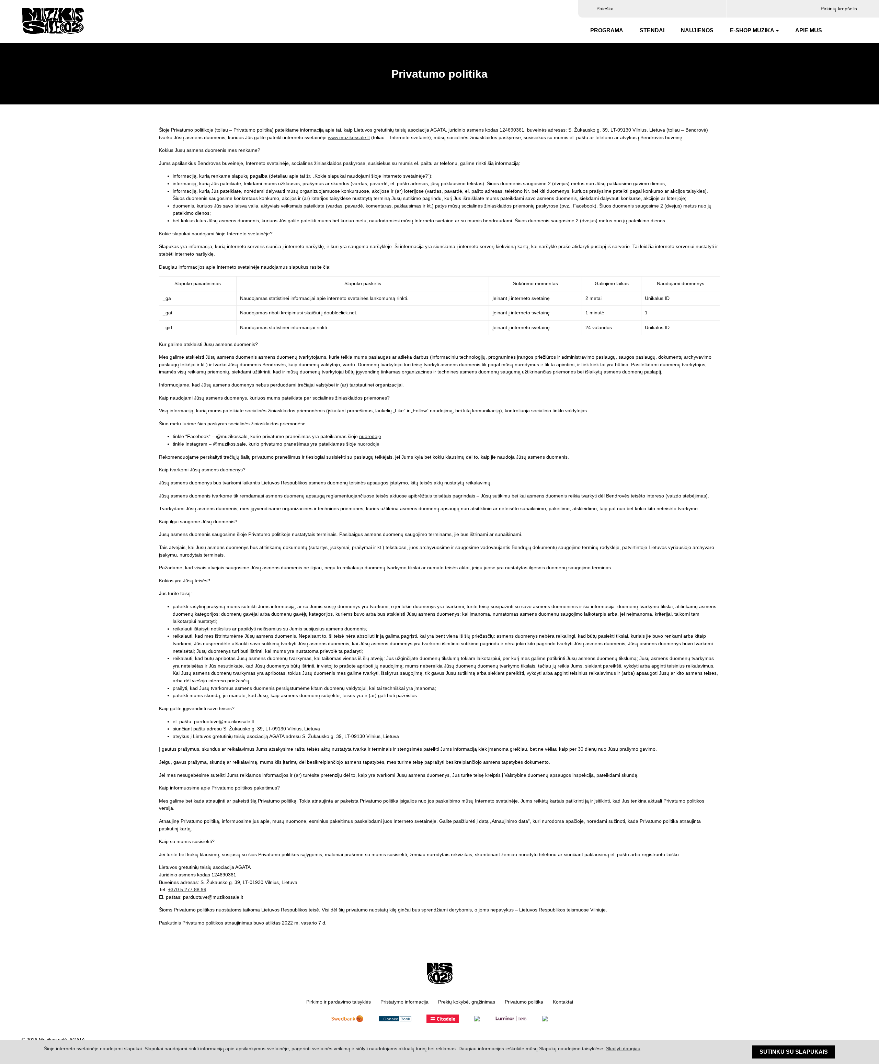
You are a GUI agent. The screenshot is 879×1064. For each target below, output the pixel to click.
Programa (606, 30)
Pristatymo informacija (404, 1002)
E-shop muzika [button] (752, 30)
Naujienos (697, 30)
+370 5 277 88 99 (187, 889)
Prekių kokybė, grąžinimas (466, 1002)
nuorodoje (370, 436)
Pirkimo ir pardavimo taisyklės (338, 1002)
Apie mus (808, 30)
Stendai (652, 30)
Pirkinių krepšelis (838, 8)
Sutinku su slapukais (794, 1052)
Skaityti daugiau (623, 1048)
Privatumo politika (524, 1002)
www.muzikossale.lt (349, 137)
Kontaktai (563, 1002)
